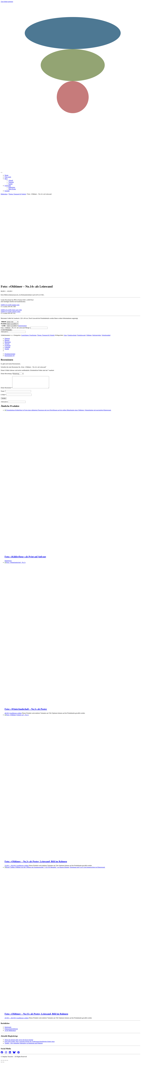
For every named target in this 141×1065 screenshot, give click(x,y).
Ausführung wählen (15, 713)
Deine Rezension (6, 388)
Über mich (8, 177)
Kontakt (7, 191)
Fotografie (8, 185)
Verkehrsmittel (106, 335)
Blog (6, 179)
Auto (65, 335)
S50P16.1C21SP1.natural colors (10, 311)
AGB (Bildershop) (10, 1030)
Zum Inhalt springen (7, 1)
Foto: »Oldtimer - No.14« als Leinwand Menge (15, 328)
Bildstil (3, 321)
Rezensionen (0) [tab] (9, 355)
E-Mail (3, 394)
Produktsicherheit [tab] (10, 354)
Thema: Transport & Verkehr (17, 194)
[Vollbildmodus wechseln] (3, 1060)
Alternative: (4, 332)
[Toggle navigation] (1, 172)
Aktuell (10, 180)
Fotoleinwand (81, 335)
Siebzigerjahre (96, 335)
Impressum (8, 1027)
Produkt (3, 324)
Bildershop (11, 187)
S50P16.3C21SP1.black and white (11, 310)
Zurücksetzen (23, 326)
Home (6, 175)
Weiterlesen (8, 561)
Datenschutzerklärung (11, 1029)
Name (3, 391)
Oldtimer (89, 335)
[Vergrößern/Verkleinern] (1, 1060)
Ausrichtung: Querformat (28, 335)
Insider (10, 184)
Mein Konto (12, 189)
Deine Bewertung (7, 373)
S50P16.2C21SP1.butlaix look (10, 305)
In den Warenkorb (6, 330)
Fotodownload (72, 335)
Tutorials (11, 182)
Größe (4, 326)
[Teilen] (5, 1060)
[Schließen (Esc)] (7, 1060)
